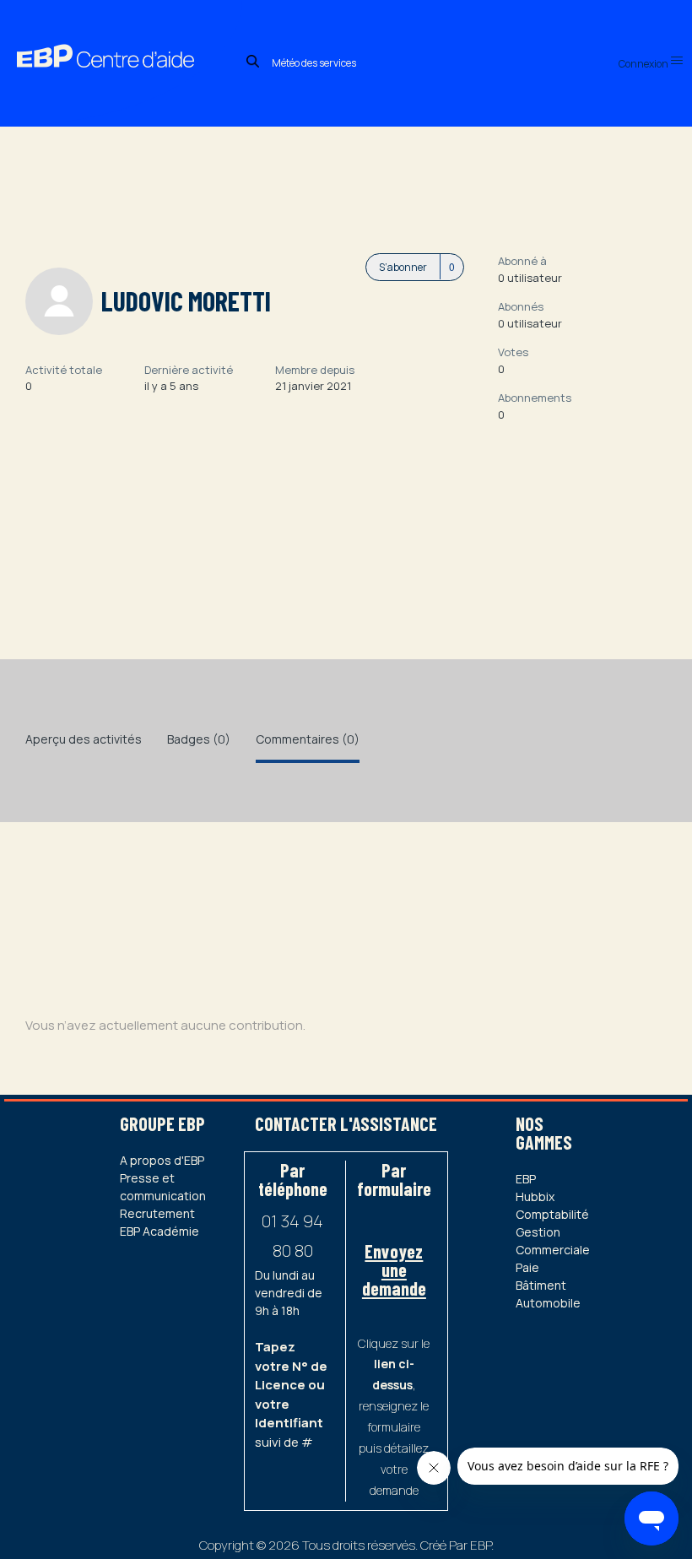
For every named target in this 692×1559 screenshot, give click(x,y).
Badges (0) (198, 739)
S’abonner (403, 267)
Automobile (548, 1303)
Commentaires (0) (308, 739)
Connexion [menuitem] (644, 64)
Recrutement (157, 1213)
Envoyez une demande (394, 1269)
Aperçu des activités (83, 739)
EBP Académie (159, 1231)
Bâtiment (541, 1285)
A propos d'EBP (162, 1160)
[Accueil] (121, 38)
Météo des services (314, 63)
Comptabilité (552, 1214)
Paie (527, 1267)
